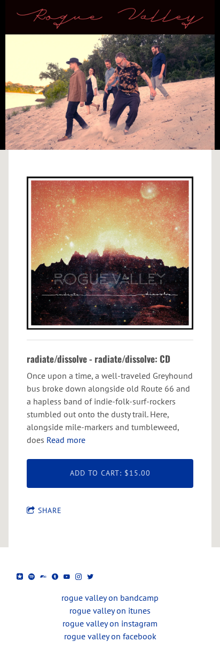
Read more (65, 439)
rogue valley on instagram (110, 623)
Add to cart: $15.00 (110, 473)
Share (50, 510)
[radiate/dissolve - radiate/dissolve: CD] (110, 254)
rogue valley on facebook (110, 636)
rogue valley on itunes (110, 610)
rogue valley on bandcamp (110, 597)
